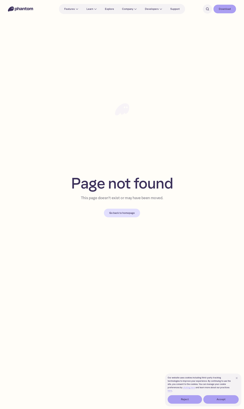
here (170, 391)
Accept (221, 399)
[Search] (207, 9)
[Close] (236, 378)
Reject (185, 399)
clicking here (189, 387)
